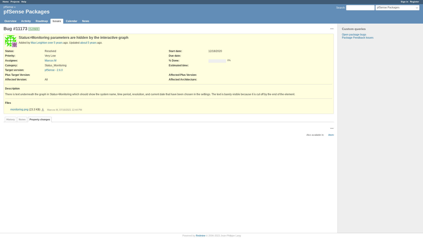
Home (6, 1)
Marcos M (50, 60)
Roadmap (42, 21)
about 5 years (88, 42)
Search (340, 7)
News (85, 21)
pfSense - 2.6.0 (54, 70)
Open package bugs (354, 34)
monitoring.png (19, 109)
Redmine (200, 235)
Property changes (40, 119)
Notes (22, 119)
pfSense (8, 7)
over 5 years (55, 42)
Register (414, 1)
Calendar (71, 21)
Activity (26, 21)
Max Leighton (39, 42)
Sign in (404, 1)
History (10, 119)
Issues (57, 21)
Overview (10, 21)
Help (23, 1)
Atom (331, 135)
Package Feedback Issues (357, 37)
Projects (15, 1)
